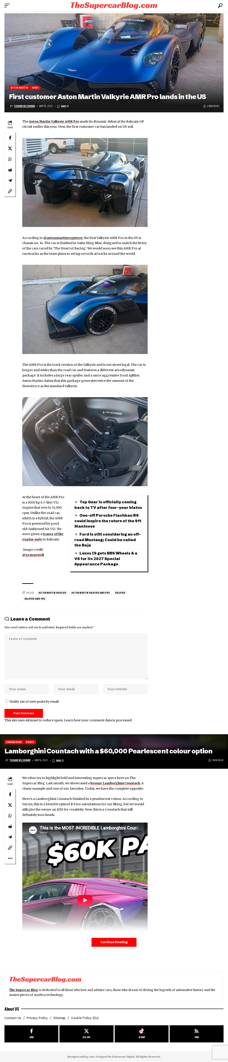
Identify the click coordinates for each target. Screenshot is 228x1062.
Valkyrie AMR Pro (34, 599)
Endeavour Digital (123, 1056)
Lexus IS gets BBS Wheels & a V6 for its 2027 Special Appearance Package (106, 558)
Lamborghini (14, 742)
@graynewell (33, 555)
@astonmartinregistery (63, 238)
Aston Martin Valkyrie (52, 593)
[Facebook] (31, 1033)
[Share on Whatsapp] (10, 159)
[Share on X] (10, 148)
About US (11, 1009)
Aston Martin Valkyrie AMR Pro (54, 121)
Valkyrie (120, 593)
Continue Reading (114, 942)
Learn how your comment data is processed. (98, 720)
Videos (30, 742)
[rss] (197, 1033)
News (35, 88)
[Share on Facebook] (10, 137)
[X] (86, 1033)
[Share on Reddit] (10, 169)
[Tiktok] (142, 1033)
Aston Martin (19, 88)
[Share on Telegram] (10, 180)
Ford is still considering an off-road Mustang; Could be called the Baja (107, 539)
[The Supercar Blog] (114, 5)
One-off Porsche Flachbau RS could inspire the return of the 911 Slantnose (107, 520)
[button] (8, 5)
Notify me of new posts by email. (34, 702)
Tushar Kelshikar (24, 106)
